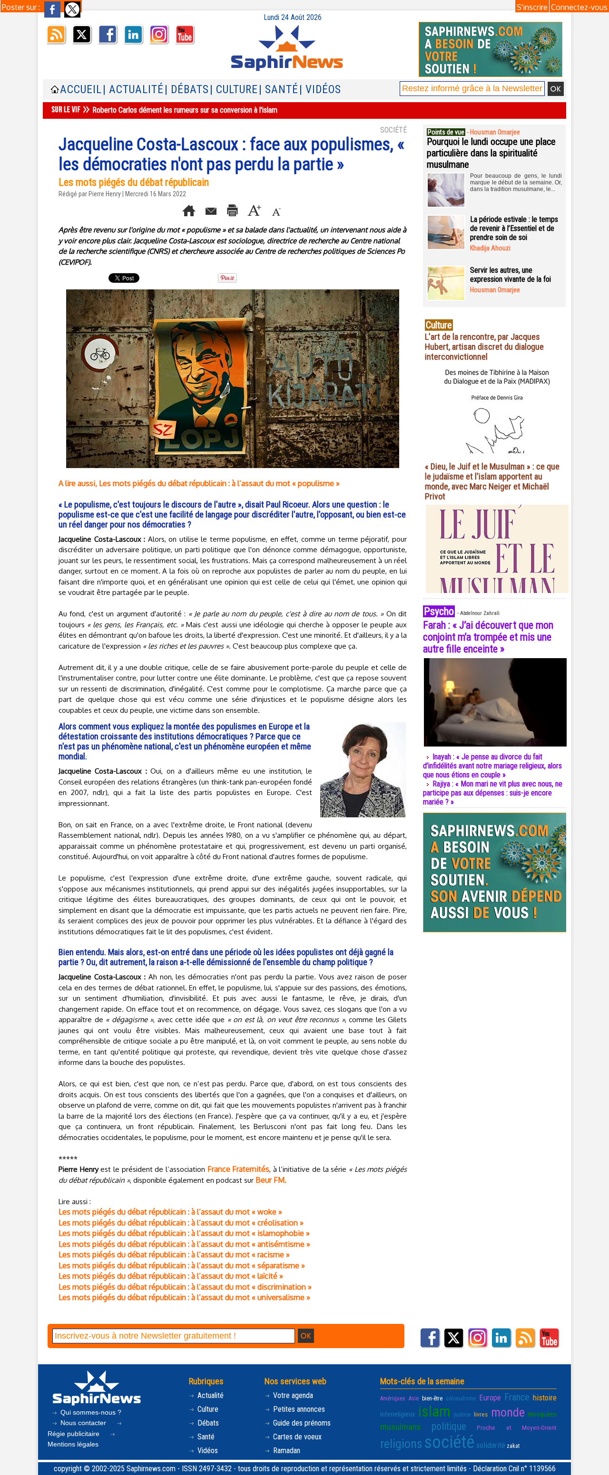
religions (401, 1444)
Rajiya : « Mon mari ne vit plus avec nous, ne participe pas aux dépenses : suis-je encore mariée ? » (492, 792)
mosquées (542, 1414)
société (449, 1442)
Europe (490, 1397)
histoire (545, 1397)
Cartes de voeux (296, 1436)
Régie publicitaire (74, 1433)
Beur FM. (270, 1180)
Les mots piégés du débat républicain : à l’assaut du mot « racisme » (174, 1254)
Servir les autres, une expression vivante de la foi (510, 275)
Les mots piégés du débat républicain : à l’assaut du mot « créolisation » (181, 1222)
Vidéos (207, 1450)
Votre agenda (292, 1395)
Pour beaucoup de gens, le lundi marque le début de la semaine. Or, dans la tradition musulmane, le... (516, 182)
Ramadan (285, 1450)
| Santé (278, 89)
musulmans (400, 1427)
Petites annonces (298, 1409)
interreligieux (397, 1414)
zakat (513, 1446)
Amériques (392, 1398)
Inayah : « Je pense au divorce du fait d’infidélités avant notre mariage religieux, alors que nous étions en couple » (492, 765)
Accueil (81, 89)
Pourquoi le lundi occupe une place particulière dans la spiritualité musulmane (491, 153)
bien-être (432, 1398)
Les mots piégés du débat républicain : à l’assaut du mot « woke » (170, 1211)
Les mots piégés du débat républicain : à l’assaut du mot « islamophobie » (184, 1233)
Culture (207, 1409)
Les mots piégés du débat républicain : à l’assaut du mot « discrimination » (185, 1287)
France (517, 1397)
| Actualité (133, 89)
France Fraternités (238, 1169)
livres (481, 1414)
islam (434, 1411)
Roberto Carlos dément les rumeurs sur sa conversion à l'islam (184, 110)
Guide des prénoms (301, 1422)
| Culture (234, 89)
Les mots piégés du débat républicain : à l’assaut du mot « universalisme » (184, 1297)
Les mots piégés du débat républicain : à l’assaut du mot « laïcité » (171, 1276)
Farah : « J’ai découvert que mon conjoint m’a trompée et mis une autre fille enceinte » (488, 637)
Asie (414, 1398)
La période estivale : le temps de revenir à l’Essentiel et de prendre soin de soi (514, 228)
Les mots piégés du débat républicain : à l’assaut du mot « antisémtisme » (184, 1244)
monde (508, 1412)
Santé (205, 1436)
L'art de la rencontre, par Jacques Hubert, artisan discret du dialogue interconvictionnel (484, 347)
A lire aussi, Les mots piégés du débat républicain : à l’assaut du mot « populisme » (199, 483)
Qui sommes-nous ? (90, 1412)
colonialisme (461, 1398)
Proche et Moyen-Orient (517, 1427)
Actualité (210, 1395)
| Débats (187, 89)
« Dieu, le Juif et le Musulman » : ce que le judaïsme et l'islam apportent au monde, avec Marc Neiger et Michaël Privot (492, 481)
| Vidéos (320, 89)
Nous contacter (83, 1423)
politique (449, 1426)
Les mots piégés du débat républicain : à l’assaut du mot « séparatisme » (182, 1265)
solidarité (490, 1445)
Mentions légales (73, 1444)
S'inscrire (532, 7)
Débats (207, 1422)
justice (462, 1414)
